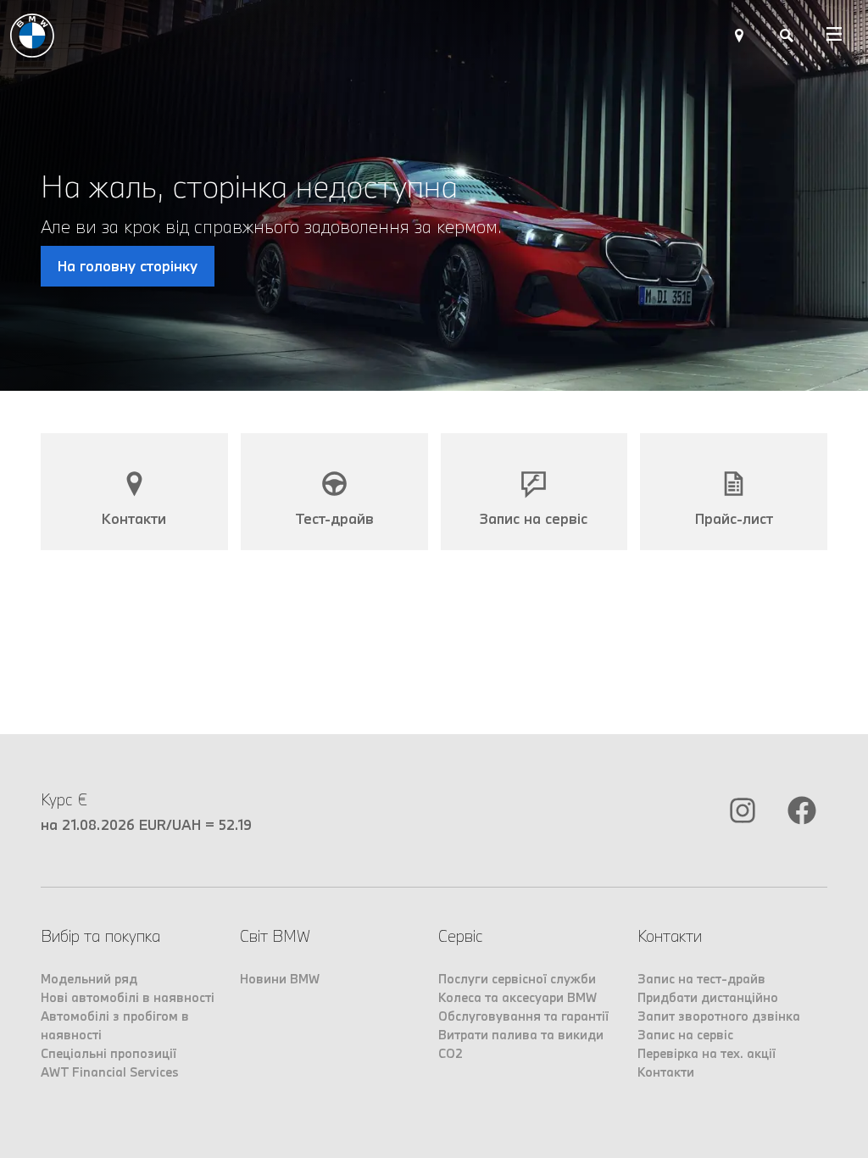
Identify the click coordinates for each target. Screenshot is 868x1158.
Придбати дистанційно (707, 997)
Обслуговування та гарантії (523, 1016)
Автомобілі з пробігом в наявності (115, 1025)
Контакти (665, 1072)
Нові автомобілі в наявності (127, 997)
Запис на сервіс (685, 1035)
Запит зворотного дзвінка (718, 1016)
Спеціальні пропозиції (108, 1053)
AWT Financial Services (110, 1072)
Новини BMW (280, 979)
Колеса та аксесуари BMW (517, 997)
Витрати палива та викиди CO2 (521, 1044)
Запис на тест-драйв (701, 979)
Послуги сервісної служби (517, 979)
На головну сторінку (128, 266)
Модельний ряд (89, 979)
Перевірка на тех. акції (706, 1053)
